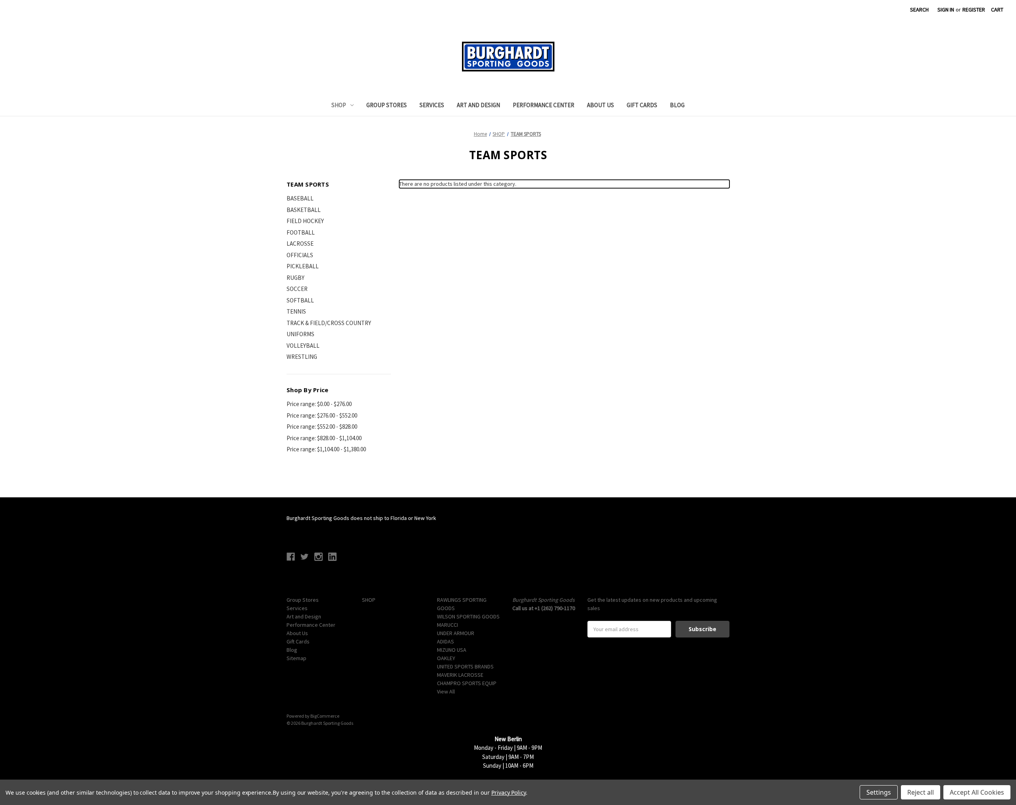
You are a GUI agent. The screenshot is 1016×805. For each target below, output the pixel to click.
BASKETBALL (304, 210)
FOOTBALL (301, 232)
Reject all (920, 792)
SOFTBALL (300, 300)
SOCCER (297, 289)
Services (431, 105)
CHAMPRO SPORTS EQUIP (466, 683)
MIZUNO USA (451, 649)
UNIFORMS (300, 334)
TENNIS (296, 311)
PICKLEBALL (303, 266)
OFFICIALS (300, 255)
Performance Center (543, 105)
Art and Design (478, 105)
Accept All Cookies (977, 792)
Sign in (945, 9)
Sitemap (296, 658)
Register (973, 9)
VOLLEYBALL (303, 345)
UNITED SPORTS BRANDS (465, 666)
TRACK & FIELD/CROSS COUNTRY (329, 323)
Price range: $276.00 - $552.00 (322, 415)
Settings (878, 792)
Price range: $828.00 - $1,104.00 (324, 438)
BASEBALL (300, 198)
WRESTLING (302, 356)
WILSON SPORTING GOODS (468, 616)
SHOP (338, 105)
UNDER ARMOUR (455, 633)
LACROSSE (300, 243)
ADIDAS (445, 641)
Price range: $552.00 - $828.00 (322, 426)
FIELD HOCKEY (305, 221)
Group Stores (386, 105)
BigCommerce (324, 716)
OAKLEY (446, 658)
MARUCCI (447, 624)
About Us (600, 105)
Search (919, 9)
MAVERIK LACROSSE (460, 674)
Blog (677, 105)
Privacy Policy (508, 792)
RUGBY (295, 277)
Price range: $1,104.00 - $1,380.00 (326, 449)
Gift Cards (642, 105)
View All (446, 691)
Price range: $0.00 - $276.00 (319, 404)
